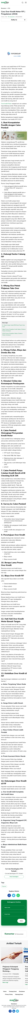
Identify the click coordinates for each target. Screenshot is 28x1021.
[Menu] (26, 2)
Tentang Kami (13, 991)
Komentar (16, 974)
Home (4, 991)
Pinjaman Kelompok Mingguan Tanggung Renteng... (11, 969)
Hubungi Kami (19, 994)
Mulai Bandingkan (14, 876)
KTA (9, 8)
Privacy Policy (9, 994)
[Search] (22, 2)
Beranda (3, 8)
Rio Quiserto (11, 17)
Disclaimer (22, 991)
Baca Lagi (5, 982)
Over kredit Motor (6, 104)
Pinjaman (4, 886)
